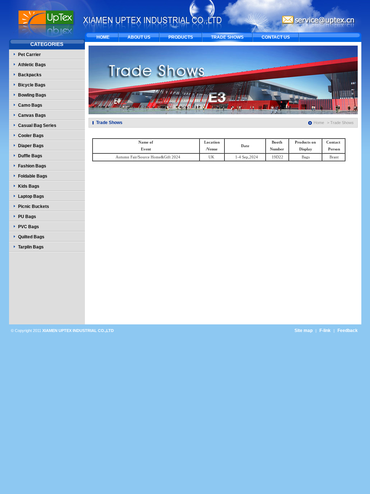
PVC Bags (28, 226)
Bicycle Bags (32, 85)
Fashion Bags (32, 166)
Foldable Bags (32, 176)
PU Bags (27, 216)
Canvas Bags (32, 115)
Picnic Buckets (33, 206)
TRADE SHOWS (227, 37)
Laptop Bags (31, 196)
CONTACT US (276, 37)
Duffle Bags (30, 155)
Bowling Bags (32, 95)
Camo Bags (30, 105)
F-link (325, 330)
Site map (303, 330)
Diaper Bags (31, 145)
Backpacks (30, 74)
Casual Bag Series (37, 125)
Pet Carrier (29, 54)
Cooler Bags (31, 135)
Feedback (347, 330)
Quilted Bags (31, 236)
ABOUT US (139, 37)
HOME (102, 37)
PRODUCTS (180, 37)
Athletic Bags (32, 64)
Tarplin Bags (31, 247)
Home (319, 122)
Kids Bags (28, 186)
